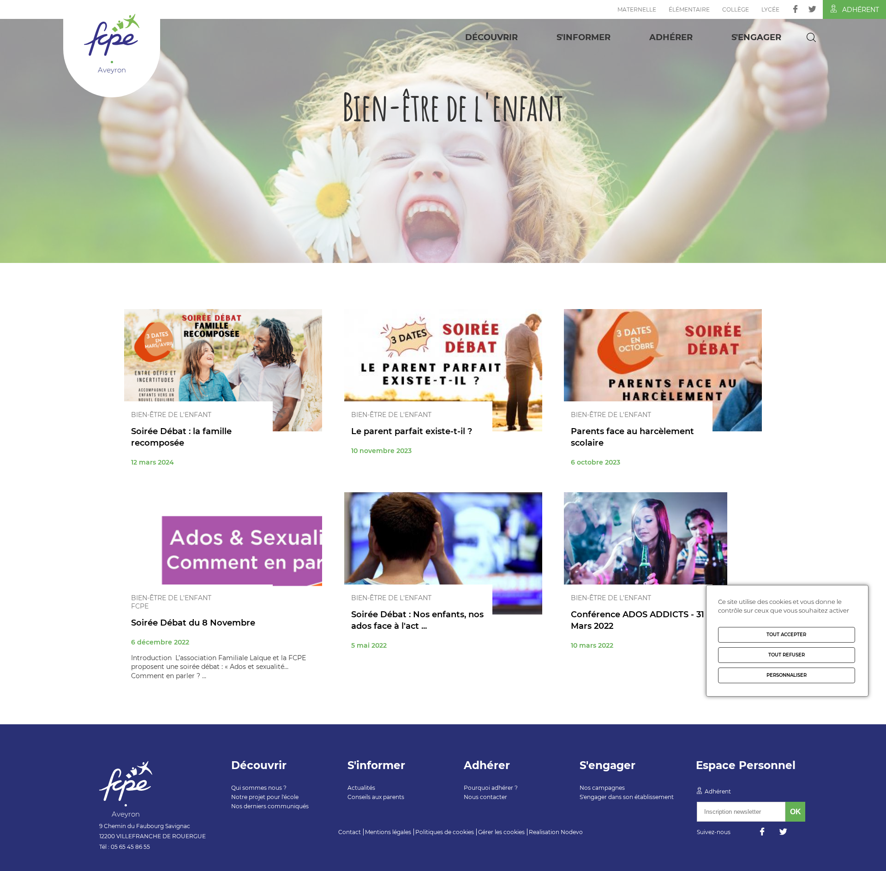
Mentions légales (388, 832)
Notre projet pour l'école (265, 796)
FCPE (140, 606)
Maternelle (636, 9)
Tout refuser (786, 655)
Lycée (770, 9)
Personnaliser (786, 675)
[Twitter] (812, 9)
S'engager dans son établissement (627, 796)
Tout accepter (786, 635)
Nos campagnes (602, 787)
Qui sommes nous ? (259, 787)
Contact (349, 832)
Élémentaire (689, 9)
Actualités (361, 787)
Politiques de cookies (444, 832)
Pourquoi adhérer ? (491, 787)
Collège (735, 9)
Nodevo (572, 832)
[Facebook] (795, 9)
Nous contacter (485, 796)
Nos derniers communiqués (270, 806)
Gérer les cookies (501, 832)
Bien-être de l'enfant (171, 415)
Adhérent (860, 10)
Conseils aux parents (375, 796)
